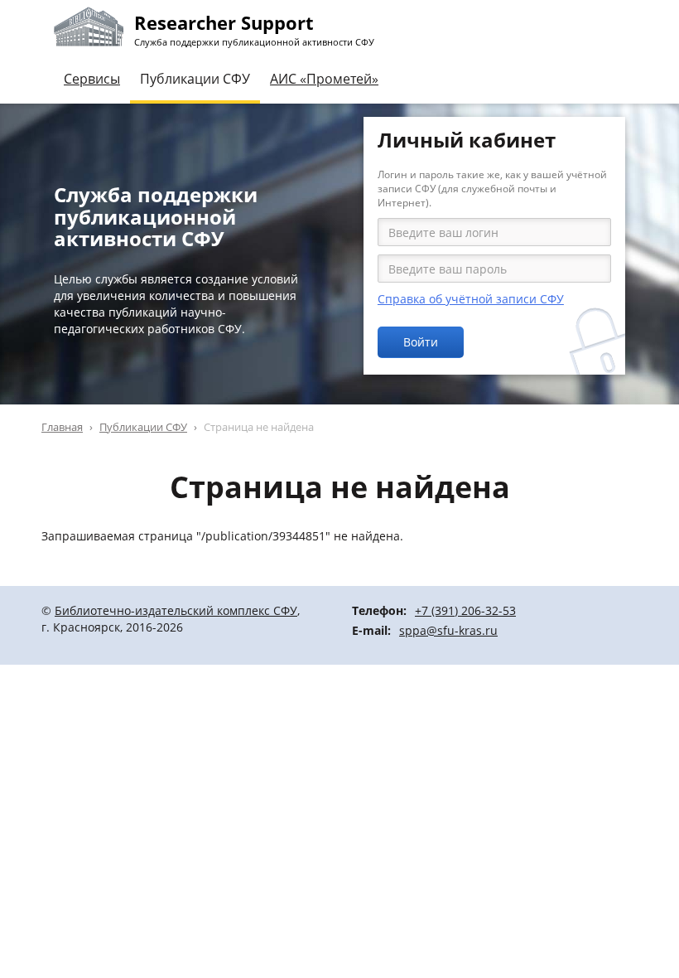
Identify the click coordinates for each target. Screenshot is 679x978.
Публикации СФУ (195, 78)
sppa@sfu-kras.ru (448, 630)
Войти (420, 342)
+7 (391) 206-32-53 (465, 610)
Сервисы (92, 78)
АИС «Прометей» (324, 78)
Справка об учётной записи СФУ (471, 299)
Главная (62, 426)
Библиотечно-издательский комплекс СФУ (176, 610)
